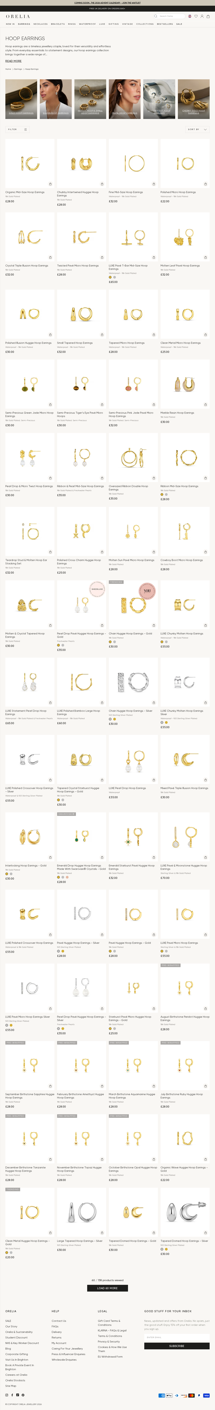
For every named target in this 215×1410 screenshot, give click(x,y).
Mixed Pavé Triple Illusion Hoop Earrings (184, 788)
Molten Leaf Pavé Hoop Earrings (180, 265)
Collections (145, 24)
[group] (21, 99)
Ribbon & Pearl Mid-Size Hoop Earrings (80, 486)
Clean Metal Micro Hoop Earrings (181, 343)
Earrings (24, 24)
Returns (56, 1337)
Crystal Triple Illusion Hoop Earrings (26, 265)
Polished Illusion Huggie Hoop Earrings (28, 343)
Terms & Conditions (110, 1336)
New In (10, 24)
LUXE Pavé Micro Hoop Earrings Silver (27, 1017)
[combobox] (169, 16)
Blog (8, 1348)
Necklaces (41, 24)
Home (8, 69)
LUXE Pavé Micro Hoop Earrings (179, 943)
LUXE (102, 24)
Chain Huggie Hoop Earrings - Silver (130, 711)
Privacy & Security (109, 1341)
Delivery (57, 1332)
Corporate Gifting (16, 1354)
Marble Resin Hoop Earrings (177, 413)
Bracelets (58, 24)
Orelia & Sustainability (19, 1332)
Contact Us (59, 1321)
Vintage (127, 24)
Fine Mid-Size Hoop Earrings (126, 192)
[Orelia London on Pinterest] (23, 1395)
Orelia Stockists (15, 1380)
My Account (59, 1343)
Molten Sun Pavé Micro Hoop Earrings (131, 560)
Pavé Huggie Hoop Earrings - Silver (78, 943)
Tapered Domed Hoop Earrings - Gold (132, 1241)
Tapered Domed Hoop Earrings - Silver (184, 1241)
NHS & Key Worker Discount (22, 1343)
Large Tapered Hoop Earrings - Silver (79, 1241)
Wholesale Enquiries (64, 1360)
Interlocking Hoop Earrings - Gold (25, 865)
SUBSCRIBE (176, 1346)
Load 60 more (107, 1288)
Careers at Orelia (16, 1375)
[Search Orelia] (155, 16)
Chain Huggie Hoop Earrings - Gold (130, 633)
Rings (72, 24)
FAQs (55, 1326)
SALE (179, 24)
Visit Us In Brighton (16, 1360)
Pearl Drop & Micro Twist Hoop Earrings (29, 486)
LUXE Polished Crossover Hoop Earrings (29, 943)
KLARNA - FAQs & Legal (112, 1330)
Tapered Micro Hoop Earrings (127, 343)
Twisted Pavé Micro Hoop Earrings (78, 265)
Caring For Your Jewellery (67, 1348)
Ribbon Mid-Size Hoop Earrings (179, 486)
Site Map (10, 1386)
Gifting (114, 24)
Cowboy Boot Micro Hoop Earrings (182, 560)
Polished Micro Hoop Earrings (178, 192)
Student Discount (16, 1337)
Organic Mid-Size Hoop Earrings (25, 192)
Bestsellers (165, 24)
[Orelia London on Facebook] (12, 1395)
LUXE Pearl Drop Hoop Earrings (127, 788)
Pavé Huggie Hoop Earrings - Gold (130, 943)
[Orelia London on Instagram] (7, 1395)
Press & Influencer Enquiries (68, 1354)
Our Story (11, 1326)
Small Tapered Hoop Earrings (75, 343)
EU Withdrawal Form (110, 1357)
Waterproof (87, 24)
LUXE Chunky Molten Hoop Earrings (182, 633)
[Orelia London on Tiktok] (17, 1395)
